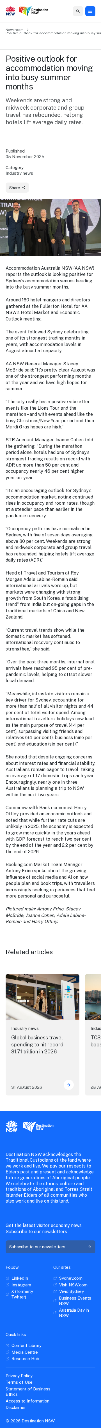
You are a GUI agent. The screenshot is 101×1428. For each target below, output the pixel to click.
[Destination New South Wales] (34, 11)
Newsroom (15, 29)
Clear (73, 11)
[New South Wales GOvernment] (10, 11)
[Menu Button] (90, 11)
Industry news (25, 1028)
